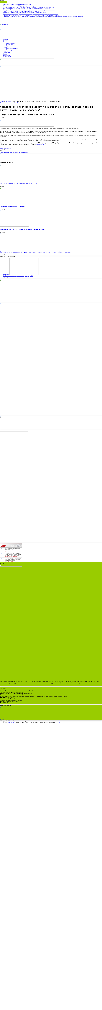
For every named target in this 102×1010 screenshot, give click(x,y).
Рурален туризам (10, 45)
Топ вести (5, 39)
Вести (15, 102)
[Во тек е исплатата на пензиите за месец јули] (14, 180)
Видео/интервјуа (7, 56)
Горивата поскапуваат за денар (12, 206)
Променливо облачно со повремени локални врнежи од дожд (22, 229)
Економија (5, 40)
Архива (2, 719)
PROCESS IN (10, 722)
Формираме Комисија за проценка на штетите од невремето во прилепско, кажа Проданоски (26, 8)
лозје (5, 148)
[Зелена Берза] (4, 24)
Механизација (6, 52)
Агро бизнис (6, 41)
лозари (1, 148)
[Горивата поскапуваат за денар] (14, 203)
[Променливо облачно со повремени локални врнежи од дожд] (14, 226)
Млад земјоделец (10, 43)
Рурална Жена (9, 44)
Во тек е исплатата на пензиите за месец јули (18, 184)
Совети (5, 54)
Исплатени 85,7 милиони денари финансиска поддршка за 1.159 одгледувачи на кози (24, 12)
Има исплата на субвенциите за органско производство (17, 4)
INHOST (59, 722)
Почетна (5, 37)
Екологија (5, 51)
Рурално (5, 47)
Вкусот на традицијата (12, 48)
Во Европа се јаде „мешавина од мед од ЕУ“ (18, 276)
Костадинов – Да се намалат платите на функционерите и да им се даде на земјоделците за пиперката (29, 10)
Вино (18, 102)
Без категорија (10, 102)
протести (8, 148)
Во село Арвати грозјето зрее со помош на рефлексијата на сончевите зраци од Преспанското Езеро (28, 7)
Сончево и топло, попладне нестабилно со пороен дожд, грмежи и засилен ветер (23, 11)
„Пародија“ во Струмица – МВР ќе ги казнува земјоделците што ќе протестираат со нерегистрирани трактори (31, 15)
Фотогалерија (6, 55)
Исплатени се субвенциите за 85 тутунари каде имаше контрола (19, 6)
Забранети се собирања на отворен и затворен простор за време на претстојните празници (35, 252)
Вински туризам (10, 50)
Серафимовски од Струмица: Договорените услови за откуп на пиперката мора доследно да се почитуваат (30, 14)
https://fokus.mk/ (40, 144)
